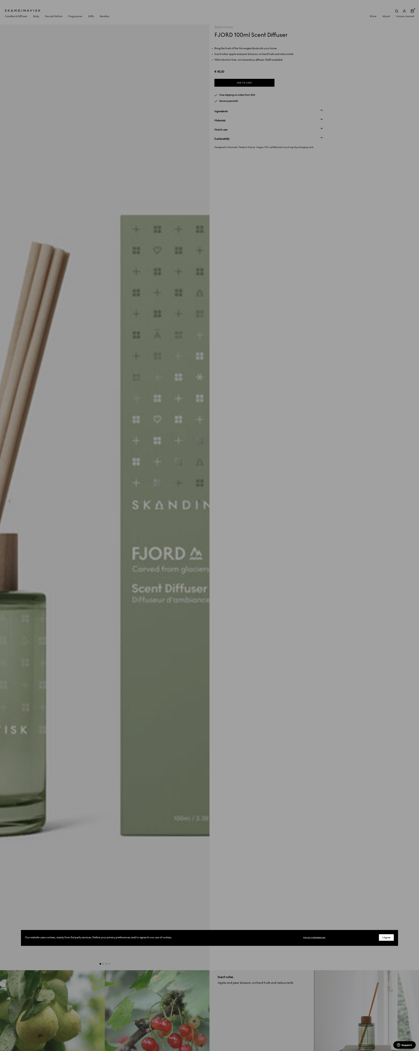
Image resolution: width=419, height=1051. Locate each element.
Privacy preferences (314, 938)
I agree (386, 937)
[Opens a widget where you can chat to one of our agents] (404, 1045)
